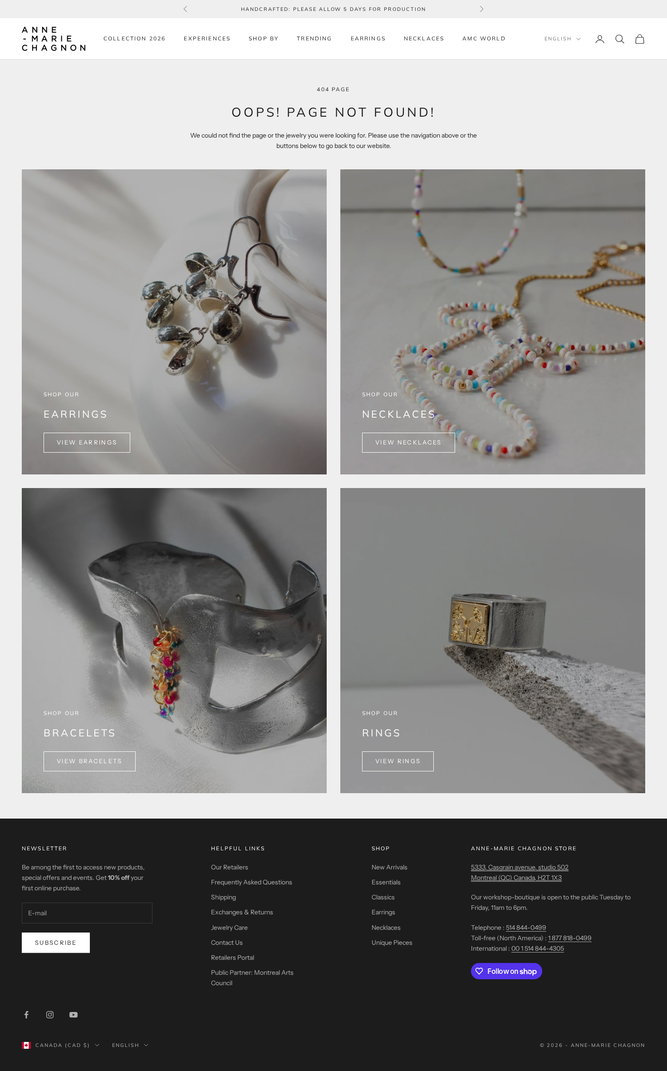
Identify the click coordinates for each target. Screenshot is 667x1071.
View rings (398, 761)
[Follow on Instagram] (49, 1014)
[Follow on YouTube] (73, 1014)
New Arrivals (389, 867)
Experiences (207, 38)
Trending (314, 38)
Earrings (368, 38)
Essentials (386, 882)
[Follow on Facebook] (26, 1014)
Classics (383, 897)
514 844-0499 (526, 927)
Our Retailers (229, 867)
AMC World (483, 38)
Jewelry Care (229, 927)
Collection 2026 (134, 38)
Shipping (223, 897)
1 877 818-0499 (570, 938)
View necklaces (408, 442)
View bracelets (90, 761)
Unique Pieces (392, 942)
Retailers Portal (232, 957)
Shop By (264, 38)
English (558, 39)
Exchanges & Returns (242, 912)
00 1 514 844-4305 (537, 948)
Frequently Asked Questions (251, 882)
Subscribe (56, 942)
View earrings (87, 442)
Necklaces (424, 38)
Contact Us (227, 942)
